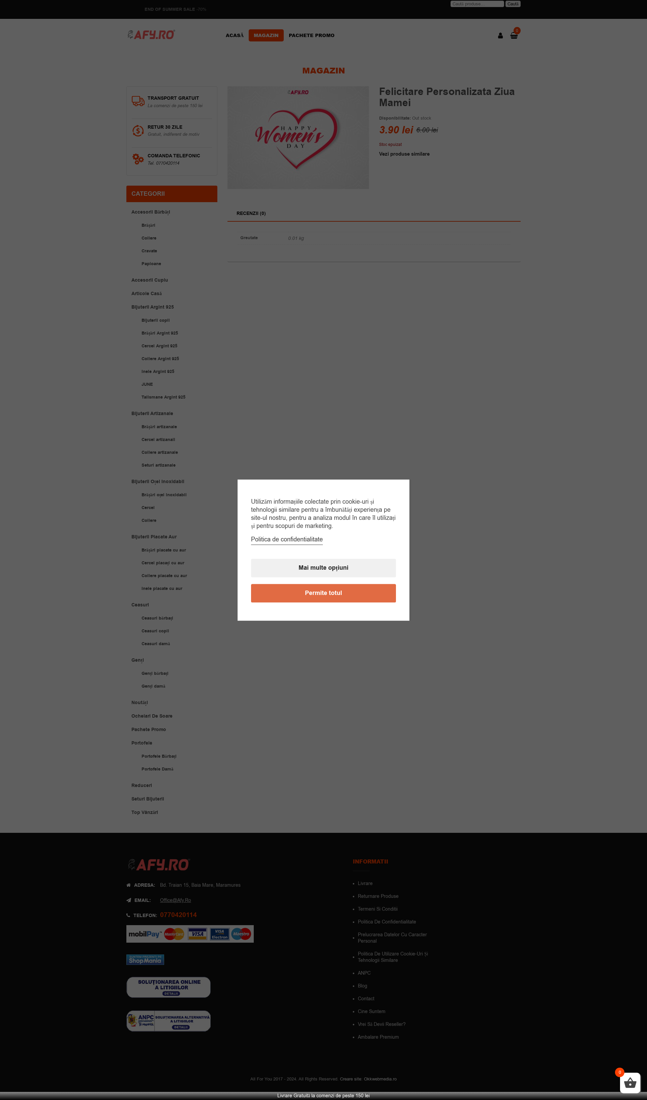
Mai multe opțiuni (323, 568)
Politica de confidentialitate (287, 539)
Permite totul (323, 593)
